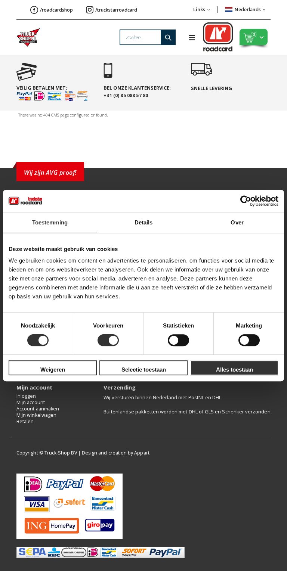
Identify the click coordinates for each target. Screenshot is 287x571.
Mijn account (30, 402)
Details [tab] (144, 222)
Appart (141, 453)
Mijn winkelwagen (36, 415)
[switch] (108, 341)
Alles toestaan (234, 369)
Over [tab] (237, 222)
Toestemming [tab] (50, 222)
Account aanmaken (37, 409)
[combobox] (148, 37)
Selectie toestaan (143, 369)
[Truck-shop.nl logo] (28, 37)
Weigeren (52, 369)
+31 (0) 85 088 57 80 (126, 95)
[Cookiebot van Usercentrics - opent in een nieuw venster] (245, 201)
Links (199, 9)
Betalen (25, 421)
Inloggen (26, 396)
